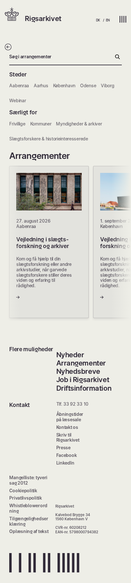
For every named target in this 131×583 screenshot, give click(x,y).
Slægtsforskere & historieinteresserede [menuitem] (48, 138)
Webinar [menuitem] (17, 100)
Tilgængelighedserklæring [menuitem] (28, 521)
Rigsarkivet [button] (43, 18)
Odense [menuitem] (88, 85)
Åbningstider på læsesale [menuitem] (70, 416)
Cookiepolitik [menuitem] (23, 490)
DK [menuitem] (98, 20)
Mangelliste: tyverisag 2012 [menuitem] (28, 480)
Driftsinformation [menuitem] (84, 388)
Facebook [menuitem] (66, 455)
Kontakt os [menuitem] (67, 427)
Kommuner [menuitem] (41, 123)
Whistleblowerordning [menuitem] (28, 508)
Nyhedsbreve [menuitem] (78, 371)
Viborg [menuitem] (107, 85)
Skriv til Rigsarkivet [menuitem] (67, 437)
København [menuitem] (64, 85)
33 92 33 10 (75, 404)
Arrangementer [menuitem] (81, 363)
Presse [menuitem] (63, 447)
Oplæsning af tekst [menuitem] (28, 531)
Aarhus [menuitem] (41, 85)
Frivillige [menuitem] (17, 123)
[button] (15, 14)
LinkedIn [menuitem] (65, 463)
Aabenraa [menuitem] (19, 85)
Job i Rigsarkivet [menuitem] (82, 379)
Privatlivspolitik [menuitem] (25, 498)
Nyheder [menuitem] (70, 355)
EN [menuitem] (108, 20)
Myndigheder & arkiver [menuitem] (79, 123)
